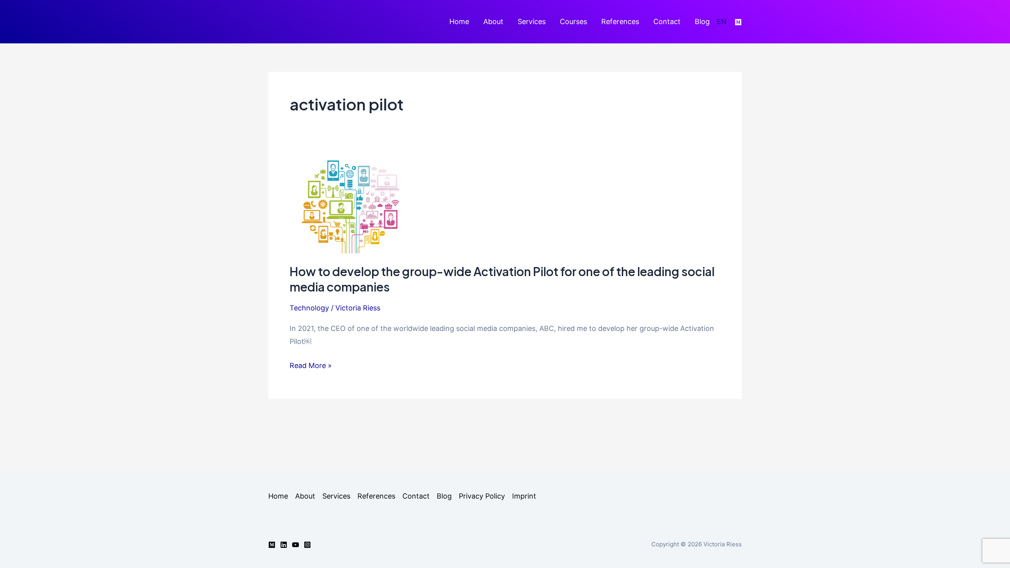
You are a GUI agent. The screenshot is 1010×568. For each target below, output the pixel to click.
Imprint (524, 496)
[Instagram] (307, 544)
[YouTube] (295, 544)
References (620, 21)
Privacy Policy (482, 496)
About (493, 21)
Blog (702, 21)
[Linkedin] (283, 544)
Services (532, 21)
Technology (309, 308)
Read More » (311, 366)
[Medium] (738, 22)
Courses (573, 21)
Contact (667, 21)
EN (722, 21)
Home (459, 21)
